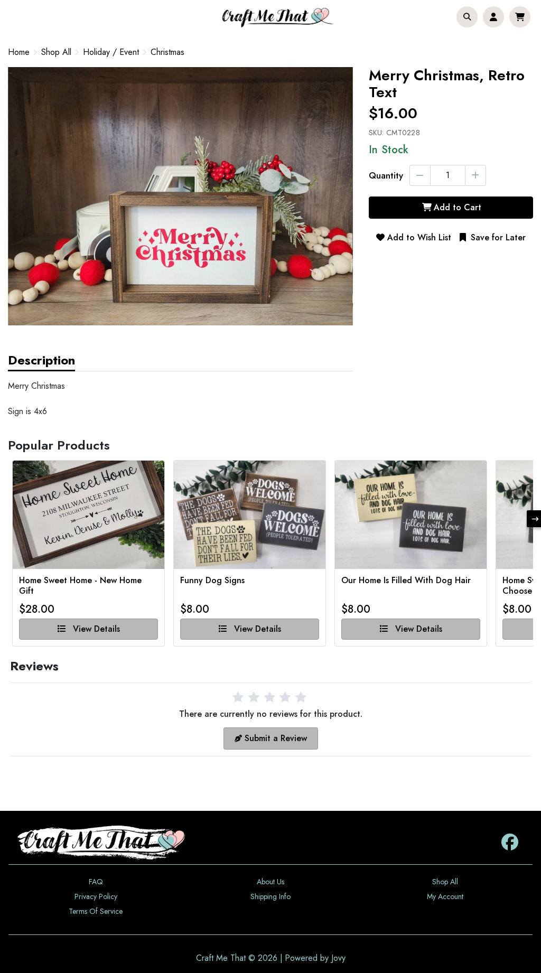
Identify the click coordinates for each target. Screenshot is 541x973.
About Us (270, 881)
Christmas (167, 52)
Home (19, 52)
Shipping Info (270, 896)
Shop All (56, 52)
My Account (445, 896)
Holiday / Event (111, 52)
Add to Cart (457, 207)
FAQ (96, 881)
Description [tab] (41, 360)
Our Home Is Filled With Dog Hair (406, 580)
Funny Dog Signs (212, 580)
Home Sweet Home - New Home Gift (80, 585)
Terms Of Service (96, 911)
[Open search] (467, 16)
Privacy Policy (95, 896)
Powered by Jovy (315, 958)
